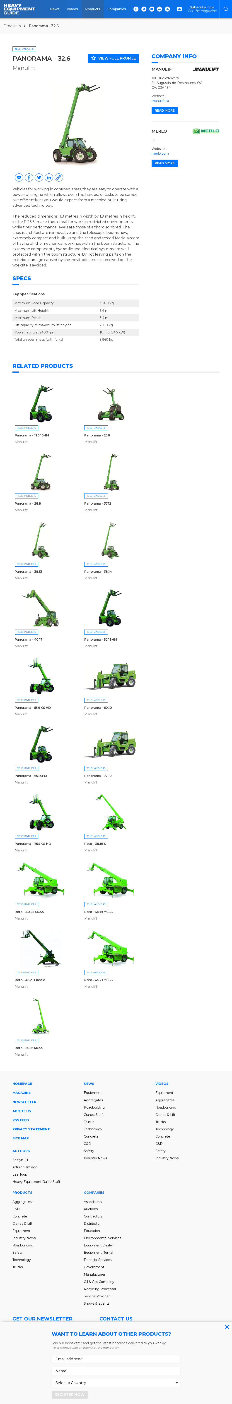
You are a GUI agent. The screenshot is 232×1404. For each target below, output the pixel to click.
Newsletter (24, 1102)
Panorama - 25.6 (97, 435)
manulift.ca (160, 101)
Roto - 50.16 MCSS (29, 1048)
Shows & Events (96, 1303)
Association (93, 1202)
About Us (21, 1111)
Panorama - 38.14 (98, 572)
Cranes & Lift (94, 1114)
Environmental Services (102, 1238)
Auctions (91, 1209)
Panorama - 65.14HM (31, 776)
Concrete (91, 1136)
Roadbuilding (94, 1107)
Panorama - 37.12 (97, 503)
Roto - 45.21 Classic (30, 980)
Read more (165, 110)
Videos (72, 9)
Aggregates (93, 1100)
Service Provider (97, 1296)
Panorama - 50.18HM (100, 639)
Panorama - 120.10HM (32, 435)
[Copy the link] (59, 177)
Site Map (20, 1138)
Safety (89, 1151)
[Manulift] (206, 69)
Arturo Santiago (24, 1167)
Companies (116, 9)
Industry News (95, 1158)
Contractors (93, 1216)
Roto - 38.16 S (95, 844)
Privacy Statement (31, 1129)
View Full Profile (113, 58)
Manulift (23, 68)
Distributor (92, 1223)
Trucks (89, 1122)
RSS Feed (20, 1120)
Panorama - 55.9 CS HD (33, 708)
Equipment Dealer (98, 1245)
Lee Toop (19, 1174)
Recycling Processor (100, 1289)
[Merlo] (206, 131)
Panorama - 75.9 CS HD (33, 844)
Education (92, 1231)
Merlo (159, 131)
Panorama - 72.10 (98, 776)
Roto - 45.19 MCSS (98, 912)
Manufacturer (94, 1274)
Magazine (21, 1093)
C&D (87, 1143)
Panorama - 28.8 (28, 503)
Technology (93, 1129)
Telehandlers (24, 48)
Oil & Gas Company (99, 1282)
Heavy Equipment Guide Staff (36, 1182)
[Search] (226, 9)
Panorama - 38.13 (28, 572)
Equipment (93, 1093)
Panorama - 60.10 (98, 708)
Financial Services (97, 1260)
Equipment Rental (98, 1252)
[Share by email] (19, 177)
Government (94, 1267)
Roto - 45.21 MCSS (98, 980)
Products (92, 9)
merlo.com (160, 153)
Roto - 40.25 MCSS (29, 912)
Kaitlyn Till (20, 1160)
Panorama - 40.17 (28, 639)
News (55, 9)
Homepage (22, 1083)
